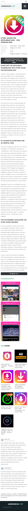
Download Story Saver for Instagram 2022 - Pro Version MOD (14, 60)
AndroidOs (8, 6)
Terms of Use (21, 508)
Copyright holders (12, 508)
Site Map (14, 507)
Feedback (4, 508)
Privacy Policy (21, 507)
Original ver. (14, 274)
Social (11, 50)
